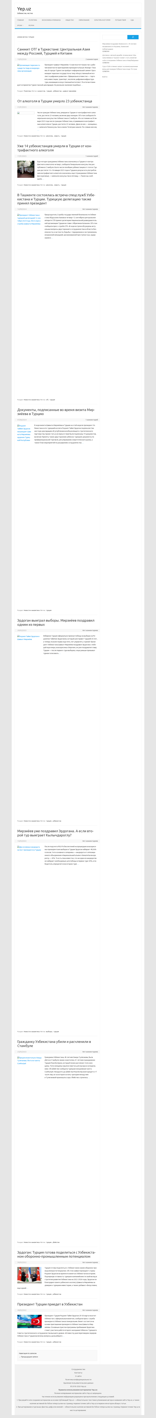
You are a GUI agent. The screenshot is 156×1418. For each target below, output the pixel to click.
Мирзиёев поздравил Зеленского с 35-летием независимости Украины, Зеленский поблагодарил (119, 46)
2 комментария (92, 59)
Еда (132, 20)
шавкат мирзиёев (69, 91)
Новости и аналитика (32, 136)
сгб (47, 400)
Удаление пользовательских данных (78, 1383)
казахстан (41, 91)
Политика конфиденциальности (78, 1380)
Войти (104, 77)
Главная (20, 20)
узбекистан (57, 91)
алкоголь (49, 136)
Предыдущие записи (28, 1357)
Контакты (78, 1373)
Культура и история (102, 20)
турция (49, 91)
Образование (84, 20)
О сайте (78, 1376)
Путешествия (120, 20)
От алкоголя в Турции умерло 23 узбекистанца (54, 101)
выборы (49, 1031)
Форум (31, 25)
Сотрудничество (78, 1369)
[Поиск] (133, 37)
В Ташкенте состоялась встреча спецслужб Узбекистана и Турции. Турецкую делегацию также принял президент (56, 199)
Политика (33, 20)
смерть (57, 136)
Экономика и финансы (51, 20)
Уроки (19, 25)
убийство (56, 1242)
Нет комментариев (90, 107)
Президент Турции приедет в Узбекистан (50, 1304)
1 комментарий (92, 156)
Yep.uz (24, 8)
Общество (69, 20)
